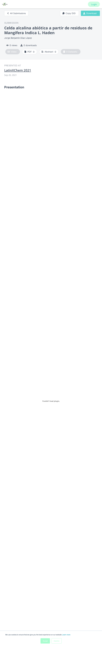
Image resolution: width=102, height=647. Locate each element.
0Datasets (71, 51)
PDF (29, 51)
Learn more (66, 634)
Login (94, 4)
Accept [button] (45, 641)
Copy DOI (70, 13)
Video (14, 51)
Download (91, 13)
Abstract (49, 51)
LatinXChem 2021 (17, 70)
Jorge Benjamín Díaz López (18, 38)
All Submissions (18, 13)
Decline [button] (56, 641)
